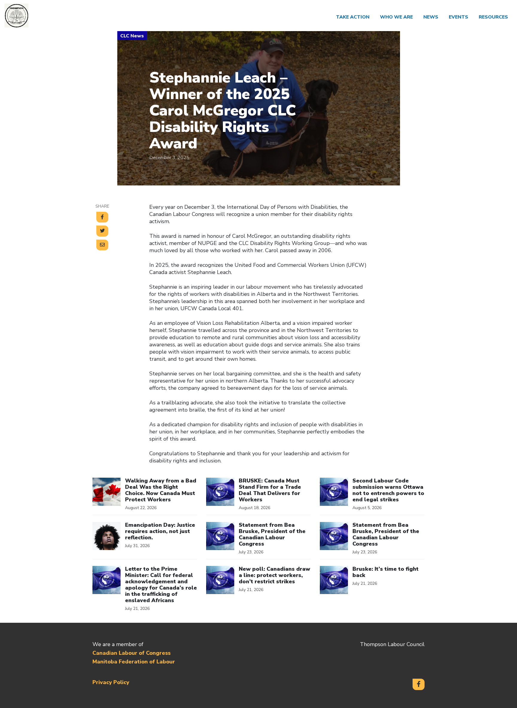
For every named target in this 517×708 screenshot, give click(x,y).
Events (458, 17)
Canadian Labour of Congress (131, 653)
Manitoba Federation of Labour (133, 661)
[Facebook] (419, 684)
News (430, 17)
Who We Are (396, 17)
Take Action (352, 17)
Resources (493, 17)
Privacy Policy (110, 682)
